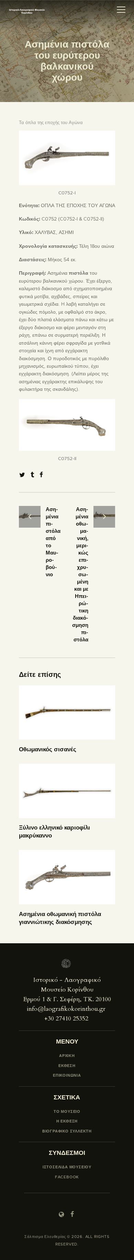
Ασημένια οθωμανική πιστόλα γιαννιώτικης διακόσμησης (60, 918)
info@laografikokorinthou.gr (66, 1009)
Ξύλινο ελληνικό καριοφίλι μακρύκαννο (54, 831)
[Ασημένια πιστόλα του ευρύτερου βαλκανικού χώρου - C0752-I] (67, 134)
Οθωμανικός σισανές (47, 749)
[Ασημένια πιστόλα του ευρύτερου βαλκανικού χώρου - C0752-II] (67, 403)
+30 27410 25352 (66, 1018)
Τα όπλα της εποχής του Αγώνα (51, 122)
